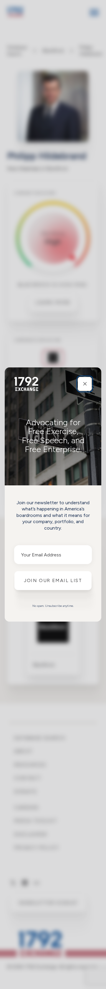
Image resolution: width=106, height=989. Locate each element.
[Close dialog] (85, 384)
